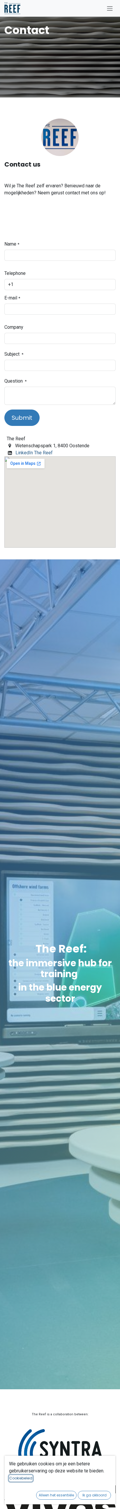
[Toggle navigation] (110, 8)
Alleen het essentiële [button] (56, 1495)
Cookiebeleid (20, 1478)
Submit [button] (22, 418)
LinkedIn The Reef (34, 452)
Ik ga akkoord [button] (94, 1495)
